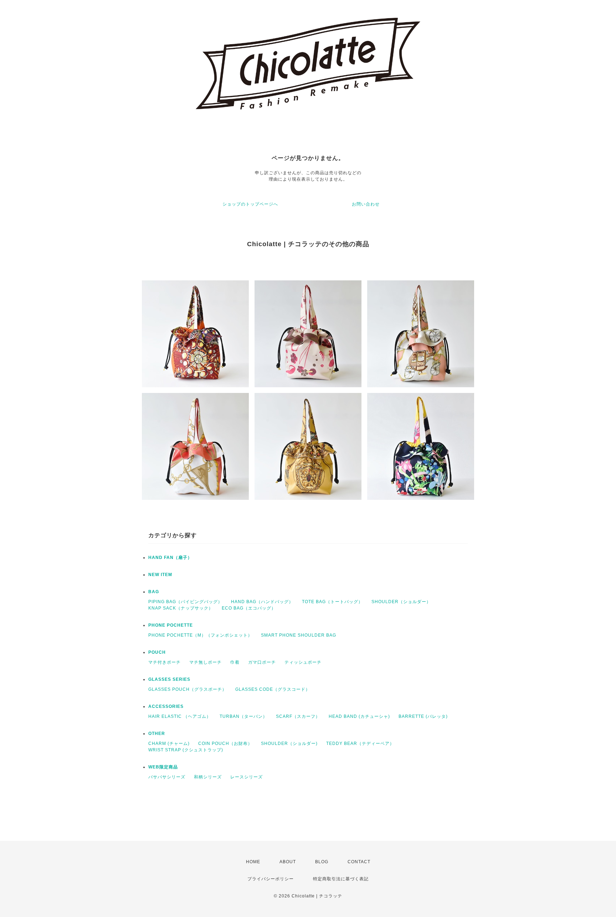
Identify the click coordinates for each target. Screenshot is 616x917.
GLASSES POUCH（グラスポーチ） (187, 689)
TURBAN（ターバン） (243, 716)
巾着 (235, 662)
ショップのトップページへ (250, 204)
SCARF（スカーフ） (298, 716)
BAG (153, 591)
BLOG (321, 861)
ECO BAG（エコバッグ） (249, 608)
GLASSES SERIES (169, 679)
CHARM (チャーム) (169, 743)
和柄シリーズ (208, 776)
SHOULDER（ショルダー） (401, 601)
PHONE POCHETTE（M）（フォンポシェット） (200, 635)
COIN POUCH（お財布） (225, 743)
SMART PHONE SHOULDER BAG (298, 635)
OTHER (156, 733)
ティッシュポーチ (303, 662)
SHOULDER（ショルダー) (289, 743)
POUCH (157, 652)
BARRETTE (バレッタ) (423, 716)
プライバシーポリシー (270, 878)
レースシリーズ (246, 776)
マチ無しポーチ (205, 662)
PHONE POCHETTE (170, 625)
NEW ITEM (160, 574)
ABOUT (287, 861)
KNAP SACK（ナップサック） (180, 608)
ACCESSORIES (166, 706)
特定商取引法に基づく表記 (341, 878)
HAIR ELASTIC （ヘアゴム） (179, 716)
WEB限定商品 (163, 767)
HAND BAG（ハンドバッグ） (262, 601)
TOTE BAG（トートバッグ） (332, 601)
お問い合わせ (366, 204)
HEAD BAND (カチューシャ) (359, 716)
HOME (253, 861)
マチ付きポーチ (164, 662)
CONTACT (359, 861)
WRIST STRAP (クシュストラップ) (185, 749)
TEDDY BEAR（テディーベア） (360, 743)
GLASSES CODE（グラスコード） (272, 689)
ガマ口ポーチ (262, 662)
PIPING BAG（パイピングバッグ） (185, 601)
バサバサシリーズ (166, 776)
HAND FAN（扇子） (170, 557)
